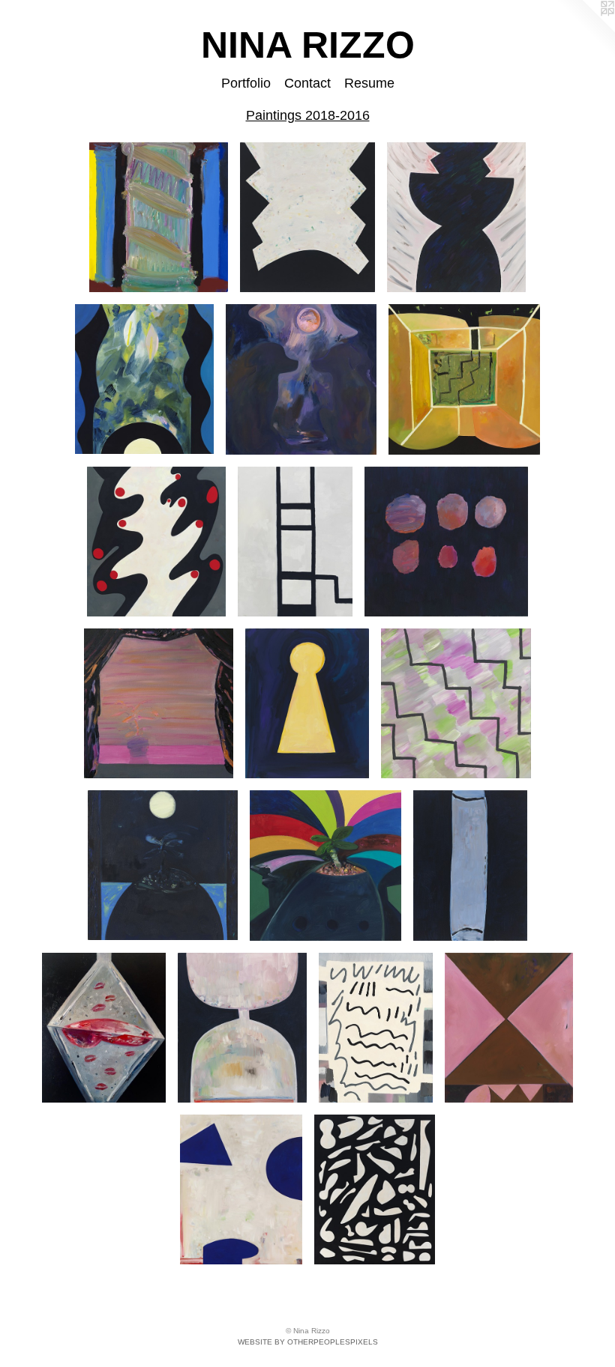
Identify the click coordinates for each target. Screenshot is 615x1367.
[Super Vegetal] (325, 865)
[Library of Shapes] (374, 1189)
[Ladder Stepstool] (295, 541)
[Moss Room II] (464, 379)
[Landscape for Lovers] (163, 865)
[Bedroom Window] (158, 703)
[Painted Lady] (509, 1028)
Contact (307, 83)
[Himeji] (241, 1189)
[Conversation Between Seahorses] (456, 217)
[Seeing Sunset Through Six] (446, 541)
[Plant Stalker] (144, 379)
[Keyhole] (307, 703)
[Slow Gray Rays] (456, 703)
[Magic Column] (158, 217)
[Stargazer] (307, 217)
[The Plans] (376, 1028)
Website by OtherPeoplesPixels (308, 1342)
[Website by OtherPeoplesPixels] (585, 30)
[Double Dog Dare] (301, 379)
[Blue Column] (470, 865)
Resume (369, 83)
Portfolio (246, 83)
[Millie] (156, 541)
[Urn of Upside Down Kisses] (104, 1028)
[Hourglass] (242, 1028)
